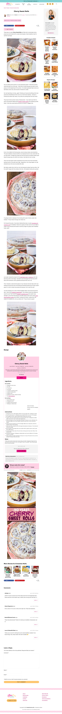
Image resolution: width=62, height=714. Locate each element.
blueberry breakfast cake (22, 294)
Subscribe (41, 4)
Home (5, 7)
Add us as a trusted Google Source (13, 20)
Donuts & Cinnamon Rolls (14, 7)
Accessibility (45, 700)
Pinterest (32, 466)
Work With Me (45, 693)
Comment (6, 652)
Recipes (8, 7)
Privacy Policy (45, 695)
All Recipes (29, 4)
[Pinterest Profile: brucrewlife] (7, 466)
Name (5, 670)
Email (5, 674)
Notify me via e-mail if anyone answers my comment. (16, 679)
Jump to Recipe (9, 29)
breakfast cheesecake (16, 292)
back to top (12, 700)
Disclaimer (44, 697)
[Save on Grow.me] (26, 25)
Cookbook (25, 697)
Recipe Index (25, 695)
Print (21, 377)
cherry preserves (12, 395)
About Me (23, 4)
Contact (35, 4)
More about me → (51, 32)
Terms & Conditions (46, 698)
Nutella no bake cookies (23, 101)
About (24, 693)
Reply (36, 600)
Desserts (17, 4)
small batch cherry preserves (26, 277)
